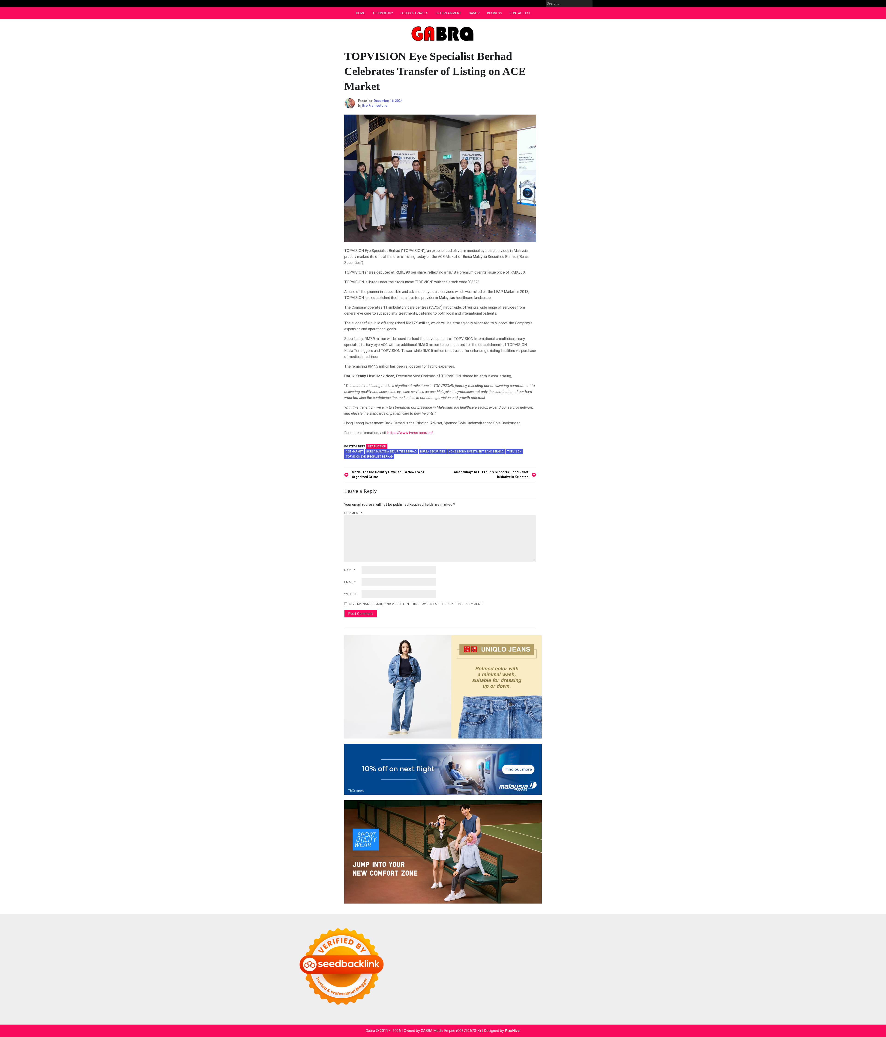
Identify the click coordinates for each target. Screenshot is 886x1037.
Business (494, 13)
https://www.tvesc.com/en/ (410, 433)
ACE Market (354, 451)
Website (350, 594)
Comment (353, 513)
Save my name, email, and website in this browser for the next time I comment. (416, 604)
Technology (382, 13)
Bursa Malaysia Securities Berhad (391, 451)
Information (377, 446)
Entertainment (448, 13)
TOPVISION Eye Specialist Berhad (369, 456)
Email (350, 582)
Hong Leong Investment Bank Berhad (476, 451)
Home (360, 13)
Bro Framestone (374, 105)
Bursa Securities (432, 451)
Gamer (474, 13)
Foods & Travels (414, 13)
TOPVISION (514, 451)
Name (350, 570)
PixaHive (512, 1030)
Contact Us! (519, 13)
